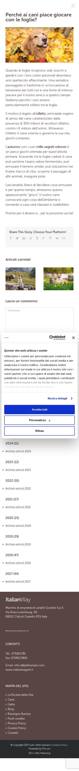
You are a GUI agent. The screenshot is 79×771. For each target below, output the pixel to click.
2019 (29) (12, 536)
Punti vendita (16, 718)
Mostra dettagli (57, 398)
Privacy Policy (17, 723)
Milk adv (46, 748)
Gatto (11, 704)
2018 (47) (12, 555)
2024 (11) (12, 443)
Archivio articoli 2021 (18, 507)
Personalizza (37, 420)
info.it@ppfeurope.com (29, 665)
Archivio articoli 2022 (18, 488)
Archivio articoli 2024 (18, 451)
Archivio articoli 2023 (18, 469)
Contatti (13, 732)
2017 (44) (12, 574)
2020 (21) (12, 518)
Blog (11, 709)
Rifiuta (39, 430)
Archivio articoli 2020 (18, 525)
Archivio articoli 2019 (18, 544)
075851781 (18, 653)
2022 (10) (12, 481)
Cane (11, 699)
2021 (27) (12, 499)
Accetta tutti (39, 409)
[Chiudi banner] (73, 337)
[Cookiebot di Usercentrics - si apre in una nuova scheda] (49, 337)
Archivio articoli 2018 (18, 563)
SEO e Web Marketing (39, 753)
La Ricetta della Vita (20, 694)
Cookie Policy (17, 728)
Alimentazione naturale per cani (17, 631)
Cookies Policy (59, 745)
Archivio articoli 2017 (18, 581)
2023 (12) (12, 462)
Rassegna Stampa (19, 713)
